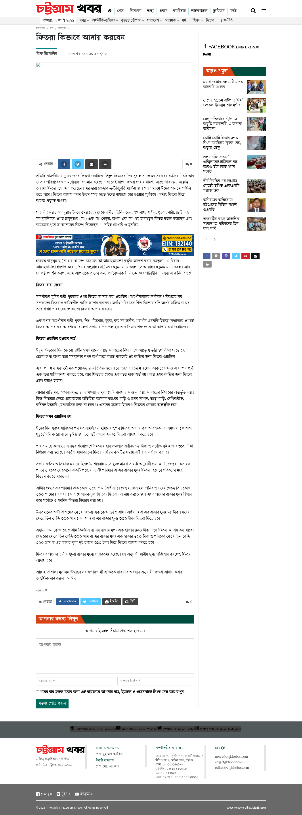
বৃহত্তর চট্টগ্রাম (131, 21)
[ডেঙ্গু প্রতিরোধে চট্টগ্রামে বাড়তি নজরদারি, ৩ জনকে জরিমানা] (256, 124)
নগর (83, 21)
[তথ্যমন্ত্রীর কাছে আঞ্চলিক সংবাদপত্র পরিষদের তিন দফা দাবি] (256, 224)
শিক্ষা (196, 21)
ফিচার (210, 21)
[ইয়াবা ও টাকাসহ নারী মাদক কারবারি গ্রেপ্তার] (256, 87)
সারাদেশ (153, 21)
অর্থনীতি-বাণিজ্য (103, 21)
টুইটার (65, 794)
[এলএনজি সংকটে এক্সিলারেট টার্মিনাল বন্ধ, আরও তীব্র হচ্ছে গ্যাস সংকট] (256, 162)
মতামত (170, 21)
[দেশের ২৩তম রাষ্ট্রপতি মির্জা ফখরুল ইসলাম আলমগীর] (256, 105)
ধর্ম (184, 21)
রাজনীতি (227, 20)
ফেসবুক (46, 794)
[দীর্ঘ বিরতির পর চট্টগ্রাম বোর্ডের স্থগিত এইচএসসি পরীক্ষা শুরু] (256, 186)
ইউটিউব (86, 794)
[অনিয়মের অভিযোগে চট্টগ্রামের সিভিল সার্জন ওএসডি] (256, 205)
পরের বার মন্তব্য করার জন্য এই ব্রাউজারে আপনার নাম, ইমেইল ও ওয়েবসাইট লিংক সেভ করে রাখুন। (112, 692)
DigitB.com (259, 807)
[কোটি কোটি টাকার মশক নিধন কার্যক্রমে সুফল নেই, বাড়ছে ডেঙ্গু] (256, 143)
